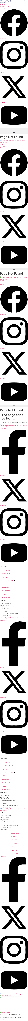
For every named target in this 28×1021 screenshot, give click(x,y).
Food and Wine (14, 840)
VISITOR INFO (5, 587)
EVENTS (3, 584)
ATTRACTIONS (5, 570)
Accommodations (14, 833)
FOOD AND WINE (6, 574)
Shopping (14, 843)
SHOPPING (4, 577)
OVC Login (4, 594)
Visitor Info (14, 850)
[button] (14, 129)
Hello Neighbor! (14, 853)
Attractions (14, 836)
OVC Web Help (5, 597)
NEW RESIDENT (5, 591)
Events (14, 847)
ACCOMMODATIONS (7, 580)
